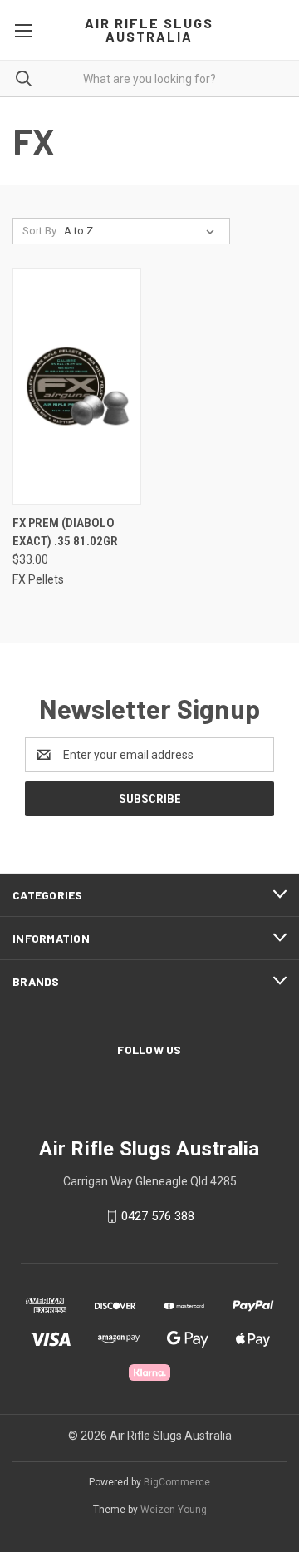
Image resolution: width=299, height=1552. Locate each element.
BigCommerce (177, 1482)
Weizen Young (173, 1509)
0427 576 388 (157, 1216)
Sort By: (40, 230)
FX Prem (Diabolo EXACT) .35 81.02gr (65, 532)
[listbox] (142, 231)
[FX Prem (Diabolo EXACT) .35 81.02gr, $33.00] (77, 386)
